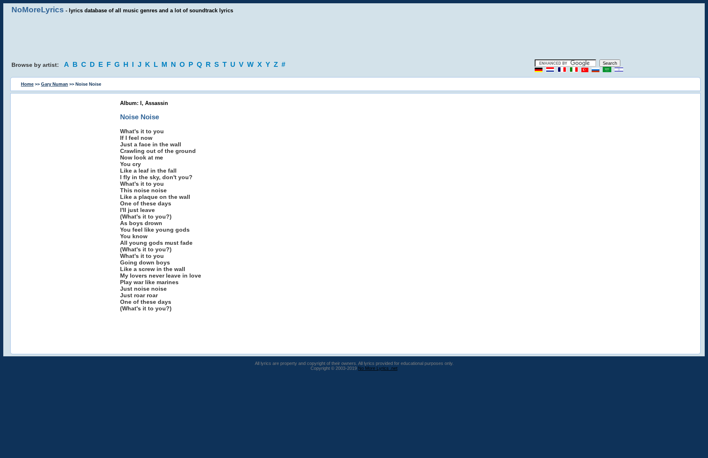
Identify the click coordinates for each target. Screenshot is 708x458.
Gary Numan (54, 84)
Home (27, 84)
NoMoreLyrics (37, 9)
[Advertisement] (354, 36)
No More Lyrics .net (377, 368)
